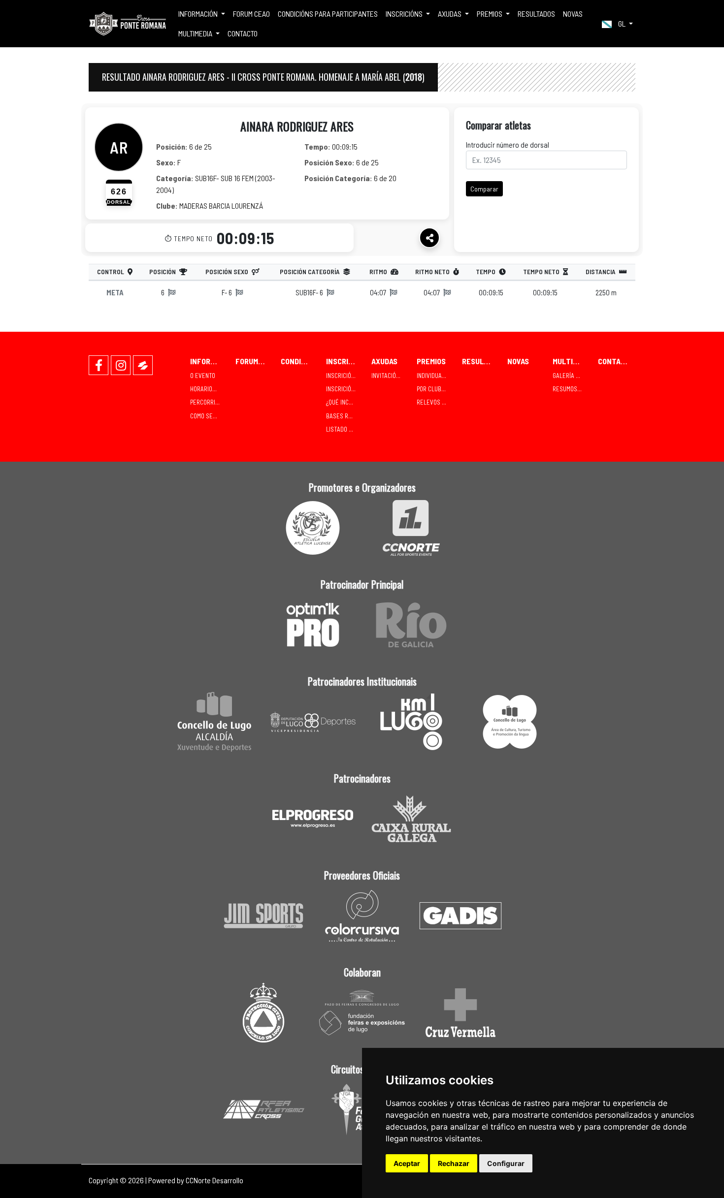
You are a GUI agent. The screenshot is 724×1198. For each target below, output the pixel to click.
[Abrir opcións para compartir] (429, 237)
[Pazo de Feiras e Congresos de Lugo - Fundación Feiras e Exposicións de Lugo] (362, 1012)
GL (622, 23)
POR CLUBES (432, 389)
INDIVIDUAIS (432, 375)
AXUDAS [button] (450, 13)
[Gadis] (460, 915)
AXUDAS (384, 361)
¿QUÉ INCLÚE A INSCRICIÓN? (344, 402)
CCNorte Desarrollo (214, 1180)
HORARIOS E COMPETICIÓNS (209, 389)
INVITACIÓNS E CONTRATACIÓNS (390, 375)
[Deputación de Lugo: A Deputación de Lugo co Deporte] (312, 722)
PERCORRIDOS (208, 402)
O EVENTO (202, 375)
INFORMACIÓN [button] (198, 13)
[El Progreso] (312, 819)
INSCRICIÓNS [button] (405, 13)
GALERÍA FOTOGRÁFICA (571, 375)
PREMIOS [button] (490, 13)
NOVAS (573, 13)
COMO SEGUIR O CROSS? (209, 416)
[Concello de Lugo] (214, 722)
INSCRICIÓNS (344, 361)
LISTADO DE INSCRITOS (344, 429)
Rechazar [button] (453, 1163)
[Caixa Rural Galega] (411, 819)
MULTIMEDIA (571, 361)
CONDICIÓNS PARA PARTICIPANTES (328, 13)
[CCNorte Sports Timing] (411, 528)
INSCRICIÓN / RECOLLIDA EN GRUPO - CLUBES (344, 389)
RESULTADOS (536, 13)
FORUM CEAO (251, 13)
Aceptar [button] (407, 1163)
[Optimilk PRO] (312, 625)
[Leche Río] (411, 625)
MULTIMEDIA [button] (196, 33)
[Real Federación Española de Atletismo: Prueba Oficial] (263, 1109)
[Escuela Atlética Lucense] (312, 528)
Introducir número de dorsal (507, 144)
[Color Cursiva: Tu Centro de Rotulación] (362, 915)
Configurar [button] (506, 1163)
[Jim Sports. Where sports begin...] (263, 915)
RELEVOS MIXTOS (435, 402)
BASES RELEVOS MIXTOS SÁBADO (344, 416)
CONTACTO (243, 33)
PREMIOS (431, 361)
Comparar (484, 189)
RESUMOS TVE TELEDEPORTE (571, 389)
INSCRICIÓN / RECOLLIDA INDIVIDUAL (344, 375)
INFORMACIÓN (209, 361)
